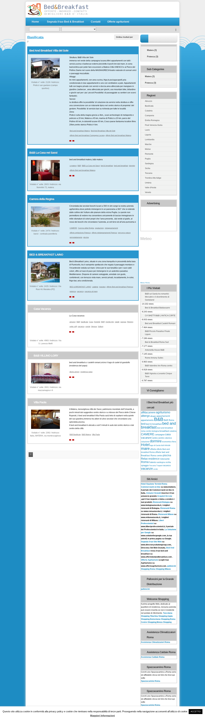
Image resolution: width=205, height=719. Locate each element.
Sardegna (149, 163)
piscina (86, 237)
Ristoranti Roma (167, 508)
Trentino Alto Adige (153, 178)
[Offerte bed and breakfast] (58, 16)
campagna (159, 434)
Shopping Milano (163, 569)
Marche (148, 144)
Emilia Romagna (152, 120)
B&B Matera (86, 434)
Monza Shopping (164, 622)
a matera (73, 166)
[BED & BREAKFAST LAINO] (45, 282)
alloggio (153, 416)
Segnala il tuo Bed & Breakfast (65, 21)
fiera (174, 442)
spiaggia (145, 465)
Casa (91, 322)
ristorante (165, 459)
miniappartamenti (111, 228)
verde (155, 469)
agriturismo (163, 412)
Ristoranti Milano (166, 514)
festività (97, 322)
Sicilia (147, 168)
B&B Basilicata (75, 434)
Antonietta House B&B (154, 350)
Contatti (95, 21)
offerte (153, 449)
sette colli (73, 326)
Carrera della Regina (41, 199)
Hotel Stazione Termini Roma (154, 484)
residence (154, 458)
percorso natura (124, 233)
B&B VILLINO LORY (46, 355)
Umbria (148, 183)
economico (167, 442)
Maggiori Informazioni (102, 715)
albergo (145, 415)
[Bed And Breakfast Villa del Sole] (45, 78)
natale (117, 322)
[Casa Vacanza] (45, 336)
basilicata (84, 322)
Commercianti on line (150, 487)
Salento (152, 462)
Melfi (103, 322)
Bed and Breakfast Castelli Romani (160, 323)
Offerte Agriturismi (149, 560)
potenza (73, 291)
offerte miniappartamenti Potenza (104, 233)
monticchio (110, 322)
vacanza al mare (91, 291)
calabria (95, 287)
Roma (145, 462)
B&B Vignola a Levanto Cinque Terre (158, 375)
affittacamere (148, 412)
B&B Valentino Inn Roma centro (158, 366)
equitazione (99, 228)
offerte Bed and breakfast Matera (118, 135)
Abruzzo (148, 101)
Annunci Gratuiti (153, 493)
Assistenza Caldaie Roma (152, 657)
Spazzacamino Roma (150, 681)
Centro (155, 438)
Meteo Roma (145, 283)
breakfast (164, 431)
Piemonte (149, 154)
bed (143, 423)
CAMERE (73, 228)
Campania (149, 115)
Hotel (145, 445)
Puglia (148, 159)
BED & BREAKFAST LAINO (46, 254)
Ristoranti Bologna (161, 502)
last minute (165, 445)
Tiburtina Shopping (158, 616)
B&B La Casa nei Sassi (43, 152)
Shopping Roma (148, 569)
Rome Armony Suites (154, 358)
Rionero (130, 322)
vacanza (80, 291)
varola (87, 326)
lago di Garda (155, 445)
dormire (132, 166)
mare (145, 448)
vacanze (147, 468)
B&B (79, 166)
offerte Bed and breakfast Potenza (120, 287)
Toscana (148, 173)
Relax (144, 458)
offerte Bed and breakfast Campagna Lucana (87, 135)
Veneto (148, 192)
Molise (148, 149)
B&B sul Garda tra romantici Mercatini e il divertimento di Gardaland (157, 297)
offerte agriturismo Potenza (80, 233)
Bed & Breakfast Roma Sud (157, 342)
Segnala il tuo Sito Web (151, 542)
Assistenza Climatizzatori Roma (155, 642)
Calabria (148, 111)
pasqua (123, 322)
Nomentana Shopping (159, 619)
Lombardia (149, 139)
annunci (73, 322)
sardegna (161, 462)
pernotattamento (76, 237)
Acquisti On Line (164, 496)
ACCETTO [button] (196, 711)
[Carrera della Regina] (45, 226)
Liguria (148, 135)
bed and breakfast (121, 166)
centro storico (165, 438)
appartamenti (163, 416)
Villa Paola (40, 402)
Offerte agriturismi (118, 21)
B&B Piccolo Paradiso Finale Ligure (157, 332)
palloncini (171, 566)
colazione (145, 442)
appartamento (147, 420)
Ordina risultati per (124, 37)
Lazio (147, 130)
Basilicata (149, 106)
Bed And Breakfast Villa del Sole (48, 50)
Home (35, 21)
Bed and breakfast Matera (80, 131)
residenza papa (86, 372)
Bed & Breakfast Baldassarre (157, 308)
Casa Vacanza (42, 308)
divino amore (74, 372)
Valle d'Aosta (150, 187)
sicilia (168, 462)
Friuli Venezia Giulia (153, 125)
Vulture (100, 326)
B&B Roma (169, 420)
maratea (102, 287)
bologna (155, 431)
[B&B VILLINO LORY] (45, 383)
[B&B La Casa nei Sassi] (45, 180)
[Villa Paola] (45, 428)
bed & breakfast (107, 166)
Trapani (159, 465)
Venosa (94, 326)
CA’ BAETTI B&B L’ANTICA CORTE (160, 315)
